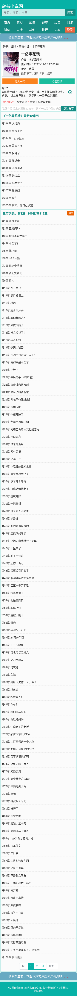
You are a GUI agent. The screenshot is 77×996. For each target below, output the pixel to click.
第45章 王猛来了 (11, 548)
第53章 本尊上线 (11, 607)
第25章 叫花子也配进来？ (16, 399)
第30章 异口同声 (11, 436)
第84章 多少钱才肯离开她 (17, 838)
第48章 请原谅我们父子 (15, 570)
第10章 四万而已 (11, 288)
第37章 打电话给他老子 (15, 488)
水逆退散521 (36, 59)
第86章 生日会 (9, 853)
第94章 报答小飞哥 (12, 912)
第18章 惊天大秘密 (12, 347)
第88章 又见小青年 (12, 868)
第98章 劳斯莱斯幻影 (13, 942)
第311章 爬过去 (10, 160)
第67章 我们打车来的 (13, 712)
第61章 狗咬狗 (9, 667)
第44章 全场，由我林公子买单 (19, 541)
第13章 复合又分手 (12, 310)
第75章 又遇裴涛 (11, 771)
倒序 (70, 213)
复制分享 (68, 108)
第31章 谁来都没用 (12, 444)
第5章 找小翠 (9, 250)
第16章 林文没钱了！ (13, 332)
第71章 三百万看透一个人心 (17, 741)
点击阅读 (57, 81)
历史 (57, 22)
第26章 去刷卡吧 (11, 407)
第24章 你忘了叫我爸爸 (15, 392)
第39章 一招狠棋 (11, 503)
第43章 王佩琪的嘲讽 (13, 533)
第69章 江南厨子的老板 (15, 726)
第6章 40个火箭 (10, 258)
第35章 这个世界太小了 (15, 474)
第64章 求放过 (9, 689)
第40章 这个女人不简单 (15, 511)
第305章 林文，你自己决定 (17, 205)
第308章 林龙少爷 (11, 183)
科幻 (7, 30)
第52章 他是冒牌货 (12, 600)
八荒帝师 (22, 102)
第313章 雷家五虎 (11, 145)
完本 (57, 30)
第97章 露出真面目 (12, 935)
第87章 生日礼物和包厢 (15, 860)
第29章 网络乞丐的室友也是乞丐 (20, 429)
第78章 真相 (8, 793)
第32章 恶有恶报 (11, 451)
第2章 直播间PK (10, 228)
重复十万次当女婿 (40, 102)
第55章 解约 (8, 622)
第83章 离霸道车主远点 (15, 831)
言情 (20, 30)
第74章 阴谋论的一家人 (15, 764)
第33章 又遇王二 (11, 459)
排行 (45, 30)
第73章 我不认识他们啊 (15, 756)
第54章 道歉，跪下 (12, 615)
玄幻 (20, 22)
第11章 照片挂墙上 (12, 295)
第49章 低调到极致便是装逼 (17, 578)
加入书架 (20, 81)
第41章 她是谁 (9, 518)
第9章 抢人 (7, 280)
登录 (70, 30)
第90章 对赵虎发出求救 (16, 883)
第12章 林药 (8, 303)
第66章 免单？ (9, 704)
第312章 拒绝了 (10, 153)
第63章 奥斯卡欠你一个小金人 (19, 682)
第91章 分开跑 (9, 890)
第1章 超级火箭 (10, 221)
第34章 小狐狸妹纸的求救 (16, 466)
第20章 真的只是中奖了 (15, 362)
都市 (45, 22)
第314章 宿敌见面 (12, 138)
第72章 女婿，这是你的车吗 (17, 749)
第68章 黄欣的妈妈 (12, 719)
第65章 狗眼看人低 (12, 697)
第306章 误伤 (9, 197)
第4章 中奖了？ (10, 243)
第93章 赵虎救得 (11, 905)
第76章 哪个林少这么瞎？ (16, 779)
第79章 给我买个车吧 (13, 801)
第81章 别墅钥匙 (11, 816)
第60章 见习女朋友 (12, 660)
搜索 (70, 12)
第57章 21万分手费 (12, 637)
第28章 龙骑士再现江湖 (15, 422)
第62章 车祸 (8, 674)
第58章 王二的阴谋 (12, 645)
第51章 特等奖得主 (12, 593)
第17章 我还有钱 (11, 340)
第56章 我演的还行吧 (13, 630)
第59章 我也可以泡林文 (15, 652)
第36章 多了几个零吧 (13, 481)
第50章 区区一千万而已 (15, 585)
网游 (70, 22)
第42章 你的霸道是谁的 (15, 526)
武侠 (32, 22)
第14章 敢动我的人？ (13, 317)
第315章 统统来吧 (11, 131)
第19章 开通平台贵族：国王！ (19, 355)
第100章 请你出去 (11, 957)
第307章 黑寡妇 (10, 190)
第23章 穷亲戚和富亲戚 (15, 384)
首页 (7, 22)
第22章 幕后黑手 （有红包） (18, 377)
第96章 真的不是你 (12, 927)
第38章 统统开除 (11, 496)
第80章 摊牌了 (9, 808)
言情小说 (24, 46)
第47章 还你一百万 (12, 563)
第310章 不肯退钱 (11, 168)
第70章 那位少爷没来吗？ (16, 734)
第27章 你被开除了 (12, 414)
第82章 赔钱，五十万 (13, 823)
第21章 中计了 (9, 369)
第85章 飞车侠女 (11, 845)
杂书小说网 (12, 6)
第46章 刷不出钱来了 (13, 555)
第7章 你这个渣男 (11, 265)
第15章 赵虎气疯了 (12, 325)
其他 (32, 30)
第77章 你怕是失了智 (13, 786)
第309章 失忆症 (10, 175)
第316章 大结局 (43, 73)
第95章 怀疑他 (9, 920)
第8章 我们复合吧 (11, 273)
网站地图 (38, 990)
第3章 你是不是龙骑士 (14, 236)
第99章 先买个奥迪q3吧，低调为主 (21, 950)
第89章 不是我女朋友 (13, 875)
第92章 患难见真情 (12, 898)
